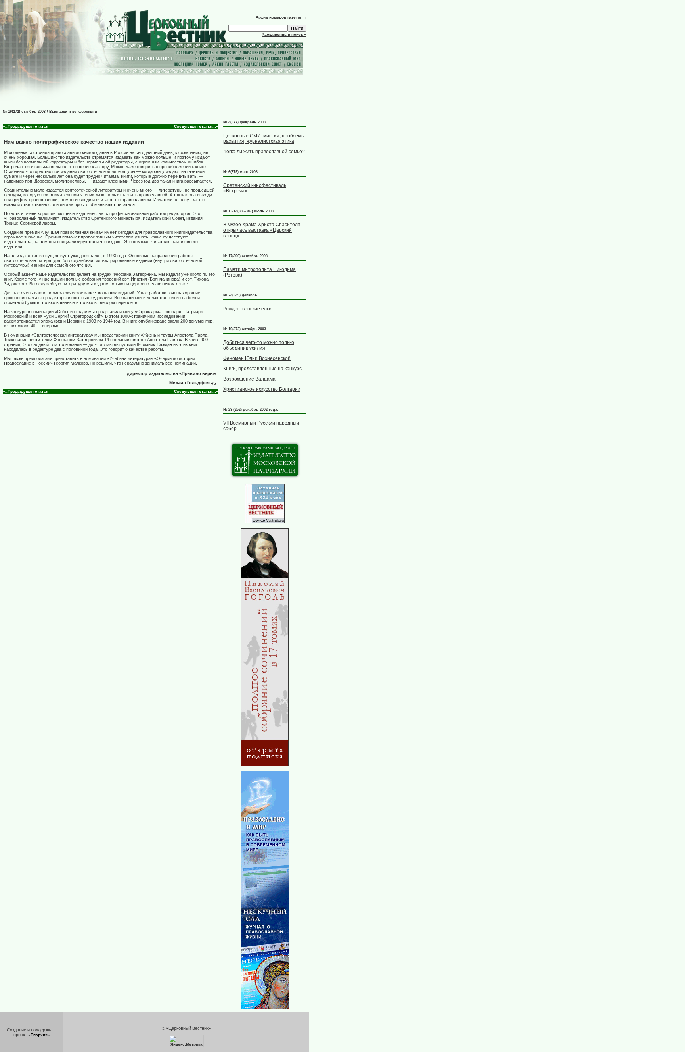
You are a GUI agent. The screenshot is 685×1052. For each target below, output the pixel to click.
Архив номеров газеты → (281, 17)
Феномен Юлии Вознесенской (257, 358)
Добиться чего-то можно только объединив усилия (258, 345)
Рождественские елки (247, 309)
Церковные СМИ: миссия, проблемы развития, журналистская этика (264, 138)
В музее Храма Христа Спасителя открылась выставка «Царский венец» (261, 230)
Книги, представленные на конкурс (262, 368)
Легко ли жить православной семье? (264, 151)
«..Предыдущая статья (25, 126)
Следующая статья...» (196, 126)
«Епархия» (39, 1035)
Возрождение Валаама (249, 379)
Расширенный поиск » (284, 34)
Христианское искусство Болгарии (261, 389)
